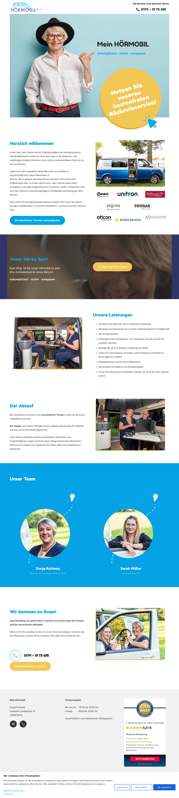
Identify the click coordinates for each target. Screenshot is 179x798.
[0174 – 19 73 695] (17, 655)
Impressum (8, 794)
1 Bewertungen (134, 723)
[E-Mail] (13, 723)
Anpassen (121, 787)
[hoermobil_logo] (27, 7)
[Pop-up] (130, 99)
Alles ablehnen (141, 787)
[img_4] (131, 397)
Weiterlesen (131, 750)
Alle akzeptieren (164, 787)
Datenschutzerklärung (13, 790)
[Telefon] (23, 723)
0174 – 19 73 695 (36, 655)
